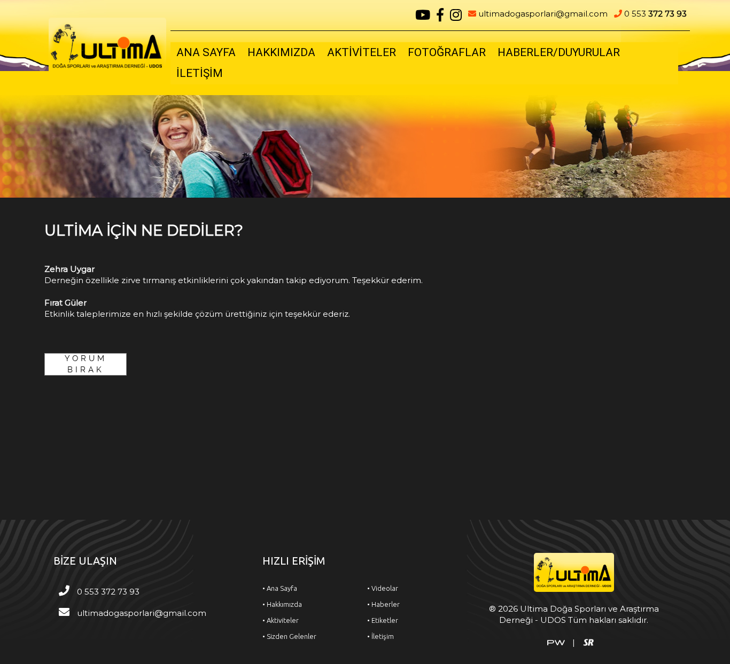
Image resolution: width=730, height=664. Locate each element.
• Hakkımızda (282, 604)
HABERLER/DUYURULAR (559, 52)
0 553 (654, 14)
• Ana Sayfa (279, 588)
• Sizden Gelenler (289, 636)
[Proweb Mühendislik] (556, 642)
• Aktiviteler (280, 620)
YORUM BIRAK (86, 364)
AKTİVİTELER (361, 52)
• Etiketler (382, 620)
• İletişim (380, 636)
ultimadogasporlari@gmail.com (542, 14)
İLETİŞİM (199, 73)
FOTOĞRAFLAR (447, 52)
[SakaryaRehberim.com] (588, 642)
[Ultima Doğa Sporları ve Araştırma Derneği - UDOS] (107, 45)
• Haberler (383, 604)
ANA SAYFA (206, 52)
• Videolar (382, 588)
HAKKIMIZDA (281, 52)
